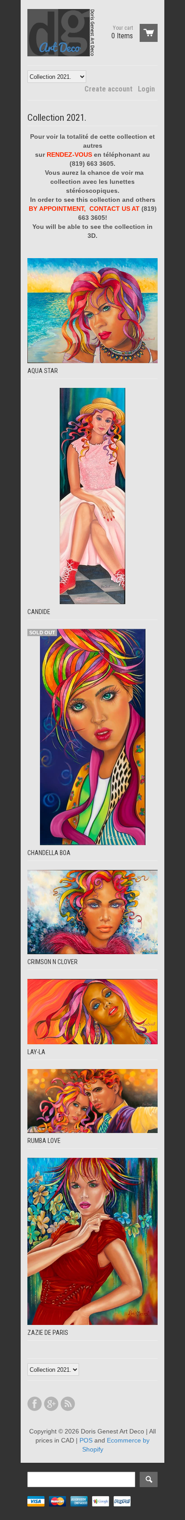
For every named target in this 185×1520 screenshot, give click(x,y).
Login (146, 89)
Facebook (34, 1404)
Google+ (51, 1404)
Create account (108, 89)
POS (85, 1440)
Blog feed (68, 1404)
